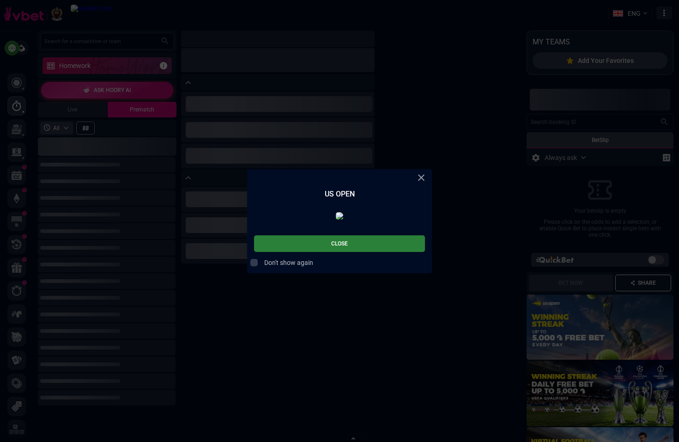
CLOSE (339, 243)
